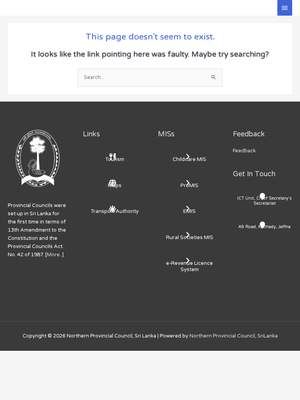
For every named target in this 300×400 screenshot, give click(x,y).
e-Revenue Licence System (189, 266)
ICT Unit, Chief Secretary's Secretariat (264, 201)
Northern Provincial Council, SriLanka (233, 336)
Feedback (244, 151)
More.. (54, 255)
